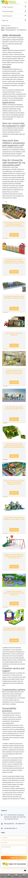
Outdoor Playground (7, 7)
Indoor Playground (7, 16)
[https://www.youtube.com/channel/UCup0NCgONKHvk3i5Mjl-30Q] (25, 870)
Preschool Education (7, 11)
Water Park (5, 20)
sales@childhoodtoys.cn (11, 28)
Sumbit (13, 858)
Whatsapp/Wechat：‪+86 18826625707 (16, 30)
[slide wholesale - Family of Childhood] (10, 2)
